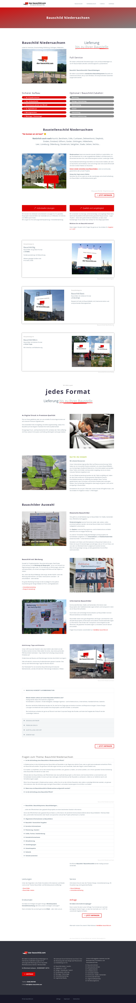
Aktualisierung (30, 841)
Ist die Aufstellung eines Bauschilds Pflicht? (39, 792)
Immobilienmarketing (29, 587)
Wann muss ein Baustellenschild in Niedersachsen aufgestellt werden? (48, 788)
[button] (44, 208)
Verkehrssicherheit (32, 856)
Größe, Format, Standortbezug (35, 833)
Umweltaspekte (31, 848)
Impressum (67, 998)
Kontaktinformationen (33, 837)
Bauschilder (78, 3)
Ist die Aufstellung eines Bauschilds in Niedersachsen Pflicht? (45, 760)
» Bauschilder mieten (28, 890)
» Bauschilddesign (75, 888)
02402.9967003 (31, 982)
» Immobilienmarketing (76, 890)
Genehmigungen (31, 845)
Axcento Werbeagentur (99, 938)
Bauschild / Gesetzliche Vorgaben (36, 822)
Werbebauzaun (91, 3)
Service (102, 3)
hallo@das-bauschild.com (100, 630)
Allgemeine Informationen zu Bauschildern (39, 819)
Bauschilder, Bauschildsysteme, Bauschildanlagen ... (42, 805)
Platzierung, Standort (32, 830)
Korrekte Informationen (33, 826)
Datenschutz (76, 998)
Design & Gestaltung (29, 589)
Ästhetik (28, 852)
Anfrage (111, 3)
